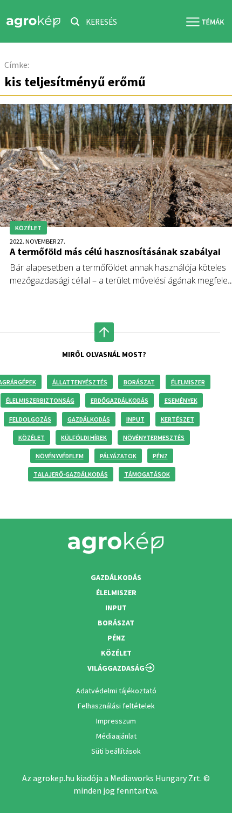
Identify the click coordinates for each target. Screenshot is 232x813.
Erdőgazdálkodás (119, 400)
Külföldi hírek (84, 437)
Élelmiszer (188, 382)
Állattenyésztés (79, 382)
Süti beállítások (116, 751)
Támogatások (147, 474)
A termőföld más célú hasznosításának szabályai (115, 251)
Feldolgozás (30, 419)
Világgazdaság (116, 668)
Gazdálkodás (88, 419)
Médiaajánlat (116, 736)
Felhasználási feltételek (116, 706)
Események (181, 400)
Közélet (31, 437)
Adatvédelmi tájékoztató (116, 690)
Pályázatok (118, 456)
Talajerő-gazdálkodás (70, 474)
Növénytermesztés (154, 437)
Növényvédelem (60, 456)
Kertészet (177, 419)
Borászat (139, 382)
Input (135, 419)
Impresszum (116, 721)
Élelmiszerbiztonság (40, 400)
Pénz (160, 456)
